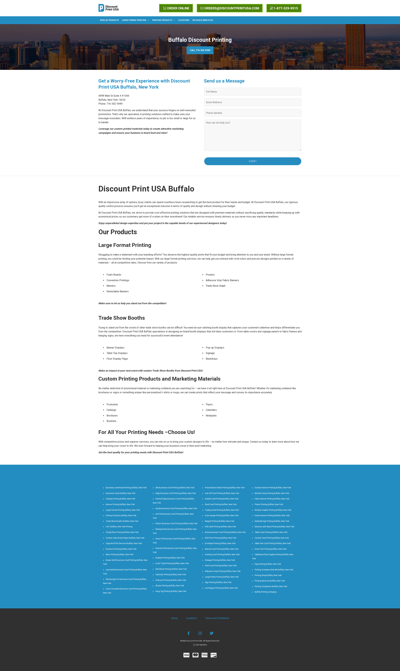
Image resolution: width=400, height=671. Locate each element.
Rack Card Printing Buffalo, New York (221, 504)
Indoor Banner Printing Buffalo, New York (272, 515)
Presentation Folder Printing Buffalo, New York (225, 488)
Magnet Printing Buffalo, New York (219, 521)
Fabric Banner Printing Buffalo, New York (272, 499)
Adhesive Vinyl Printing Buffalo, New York (222, 571)
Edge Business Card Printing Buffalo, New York (175, 493)
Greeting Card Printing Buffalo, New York (222, 554)
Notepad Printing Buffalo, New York (220, 560)
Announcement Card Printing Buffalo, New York (225, 532)
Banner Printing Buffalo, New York (120, 504)
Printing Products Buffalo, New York (121, 515)
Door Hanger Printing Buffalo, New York (221, 515)
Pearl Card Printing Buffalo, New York (221, 566)
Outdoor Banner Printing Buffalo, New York (273, 488)
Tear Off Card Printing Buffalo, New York (222, 493)
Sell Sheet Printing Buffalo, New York (171, 569)
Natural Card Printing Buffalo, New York (221, 549)
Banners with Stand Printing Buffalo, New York (274, 527)
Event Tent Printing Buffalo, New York (270, 549)
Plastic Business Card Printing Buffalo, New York (176, 523)
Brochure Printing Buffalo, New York (121, 549)
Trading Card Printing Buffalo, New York (222, 510)
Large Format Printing (134, 20)
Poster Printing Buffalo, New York (269, 504)
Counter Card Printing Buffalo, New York (272, 538)
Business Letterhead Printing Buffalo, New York (126, 488)
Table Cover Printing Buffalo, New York (271, 532)
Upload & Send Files (202, 20)
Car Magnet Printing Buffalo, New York (221, 588)
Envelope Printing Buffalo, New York (220, 543)
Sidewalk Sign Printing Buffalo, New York (272, 521)
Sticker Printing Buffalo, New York (169, 586)
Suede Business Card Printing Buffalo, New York (176, 508)
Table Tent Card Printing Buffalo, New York (273, 543)
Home (174, 618)
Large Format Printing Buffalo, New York (123, 510)
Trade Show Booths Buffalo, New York (122, 521)
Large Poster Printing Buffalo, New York (222, 577)
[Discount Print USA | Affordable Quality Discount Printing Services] (108, 8)
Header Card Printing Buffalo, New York (221, 499)
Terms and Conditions (217, 618)
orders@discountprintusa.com (231, 8)
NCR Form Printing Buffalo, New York (220, 538)
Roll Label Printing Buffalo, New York (220, 527)
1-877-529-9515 (285, 8)
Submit (253, 161)
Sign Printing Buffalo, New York (218, 582)
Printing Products (162, 20)
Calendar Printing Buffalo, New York (170, 574)
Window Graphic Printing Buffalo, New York (273, 510)
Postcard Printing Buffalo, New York (170, 580)
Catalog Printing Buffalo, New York (120, 499)
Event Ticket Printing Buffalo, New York (172, 563)
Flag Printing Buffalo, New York (268, 564)
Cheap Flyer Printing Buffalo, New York (122, 532)
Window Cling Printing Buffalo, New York (272, 493)
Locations (183, 20)
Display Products (109, 20)
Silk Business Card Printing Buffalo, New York (174, 488)
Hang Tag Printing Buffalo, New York (170, 591)
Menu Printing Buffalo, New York (119, 554)
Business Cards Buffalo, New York (120, 493)
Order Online (177, 8)
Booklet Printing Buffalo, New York (170, 558)
